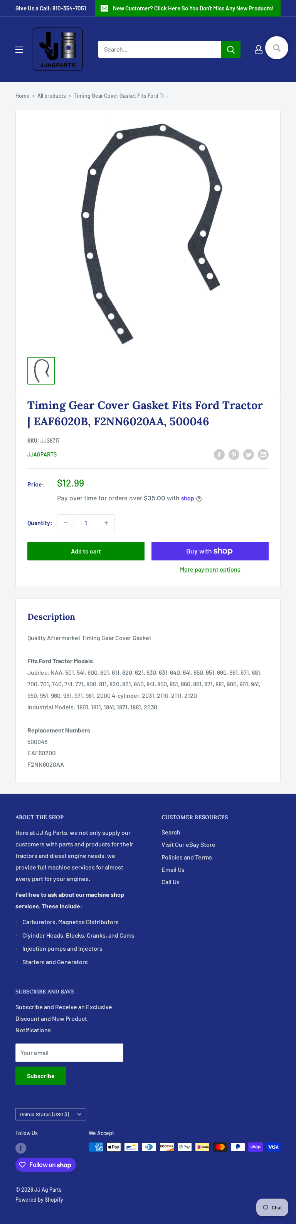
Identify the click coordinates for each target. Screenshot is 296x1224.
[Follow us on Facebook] (20, 1147)
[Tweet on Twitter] (248, 454)
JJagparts (42, 454)
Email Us (173, 869)
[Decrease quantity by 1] (65, 523)
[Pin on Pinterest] (234, 454)
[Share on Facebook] (219, 454)
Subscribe (41, 1075)
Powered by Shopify (39, 1199)
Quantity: (39, 522)
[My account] (258, 49)
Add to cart (86, 551)
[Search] (230, 49)
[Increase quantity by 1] (106, 523)
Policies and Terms (186, 857)
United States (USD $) (44, 1114)
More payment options (210, 569)
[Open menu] (19, 50)
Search (170, 832)
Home (22, 95)
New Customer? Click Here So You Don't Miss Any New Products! (193, 8)
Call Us (170, 881)
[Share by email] (263, 454)
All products (51, 95)
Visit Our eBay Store (188, 844)
